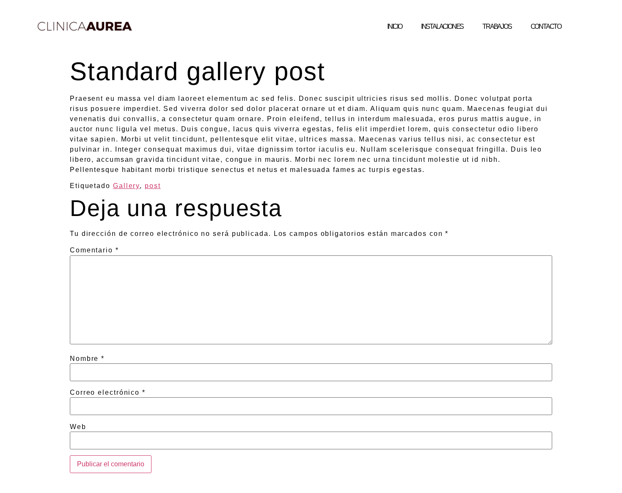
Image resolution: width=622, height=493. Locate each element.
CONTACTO (546, 26)
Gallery (126, 185)
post (153, 185)
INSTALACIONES (442, 26)
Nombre (87, 358)
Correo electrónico (108, 392)
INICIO (394, 26)
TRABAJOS (496, 26)
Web (78, 427)
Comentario (94, 250)
